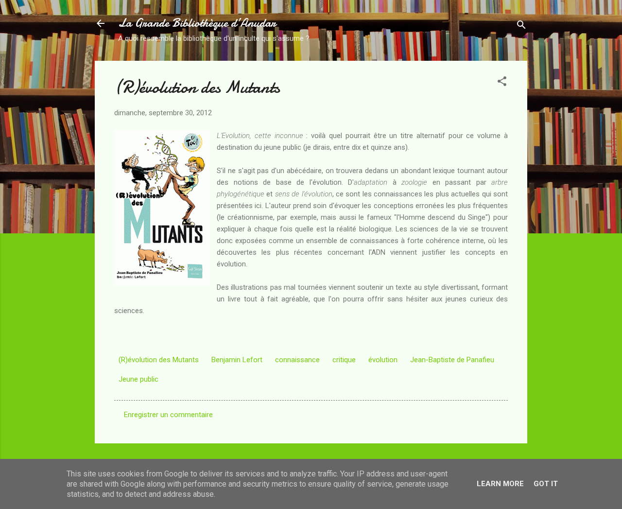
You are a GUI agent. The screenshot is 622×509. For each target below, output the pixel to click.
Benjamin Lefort (236, 359)
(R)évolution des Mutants (159, 359)
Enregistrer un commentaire (168, 414)
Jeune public (138, 379)
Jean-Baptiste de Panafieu (452, 359)
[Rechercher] (521, 26)
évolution (382, 359)
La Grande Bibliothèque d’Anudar (197, 23)
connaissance (297, 359)
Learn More (500, 483)
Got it (546, 483)
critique (344, 359)
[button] (502, 82)
